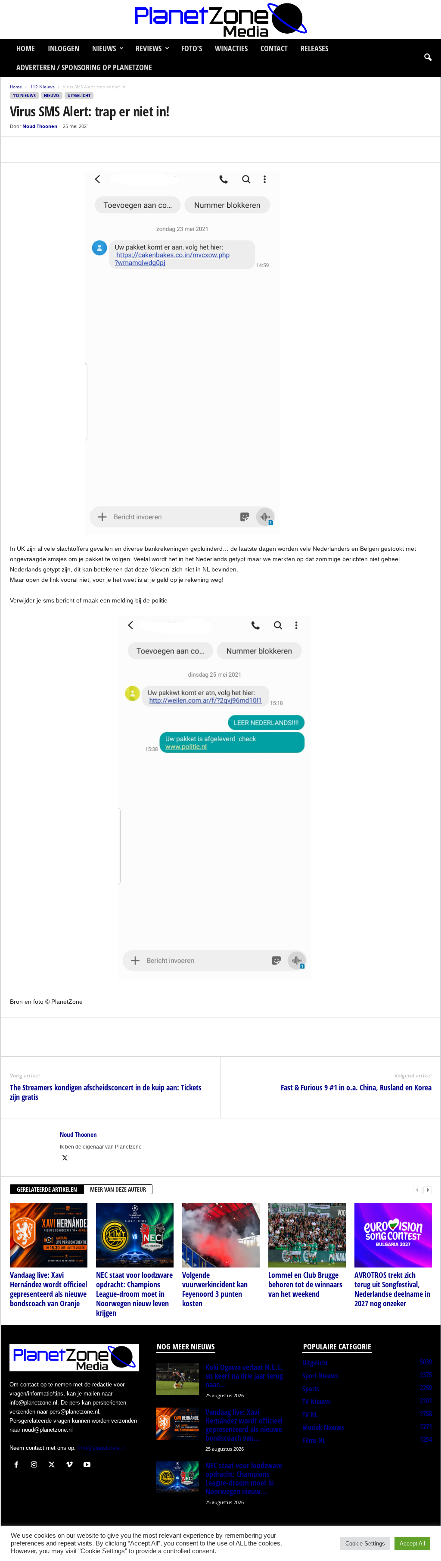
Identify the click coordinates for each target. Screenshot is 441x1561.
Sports (310, 1388)
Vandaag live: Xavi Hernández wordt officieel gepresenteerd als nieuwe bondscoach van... (244, 1425)
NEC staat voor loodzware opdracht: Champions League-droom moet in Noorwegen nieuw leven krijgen (134, 1294)
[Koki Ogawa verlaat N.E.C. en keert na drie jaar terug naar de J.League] (177, 1379)
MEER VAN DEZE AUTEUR (118, 1189)
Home (25, 48)
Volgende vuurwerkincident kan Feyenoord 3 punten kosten (215, 1289)
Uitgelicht (79, 95)
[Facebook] (18, 149)
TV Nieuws (316, 1401)
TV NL (309, 1414)
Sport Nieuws (320, 1375)
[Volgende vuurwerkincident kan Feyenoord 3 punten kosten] (221, 1235)
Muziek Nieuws (323, 1427)
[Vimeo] (71, 1465)
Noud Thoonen (39, 126)
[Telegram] (78, 149)
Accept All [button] (412, 1543)
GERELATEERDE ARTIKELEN (47, 1189)
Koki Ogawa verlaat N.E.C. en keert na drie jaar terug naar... (244, 1375)
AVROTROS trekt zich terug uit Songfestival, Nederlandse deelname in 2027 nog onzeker (392, 1289)
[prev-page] (417, 1189)
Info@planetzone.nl (102, 1448)
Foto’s (191, 48)
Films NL (313, 1440)
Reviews (148, 48)
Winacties (231, 48)
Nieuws (104, 48)
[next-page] (427, 1189)
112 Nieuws (42, 87)
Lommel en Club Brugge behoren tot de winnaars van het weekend (305, 1284)
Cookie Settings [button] (365, 1543)
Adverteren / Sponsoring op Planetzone (84, 67)
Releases (314, 48)
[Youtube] (88, 1465)
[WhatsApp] (58, 149)
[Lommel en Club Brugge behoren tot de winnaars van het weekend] (307, 1235)
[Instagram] (36, 1465)
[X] (38, 149)
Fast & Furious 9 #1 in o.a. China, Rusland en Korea (356, 1087)
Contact (274, 48)
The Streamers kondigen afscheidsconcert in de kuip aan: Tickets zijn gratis (106, 1092)
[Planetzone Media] (220, 19)
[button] (427, 57)
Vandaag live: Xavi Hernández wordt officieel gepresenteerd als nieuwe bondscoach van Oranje (48, 1289)
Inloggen (63, 48)
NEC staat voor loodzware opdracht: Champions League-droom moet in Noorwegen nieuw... (243, 1478)
